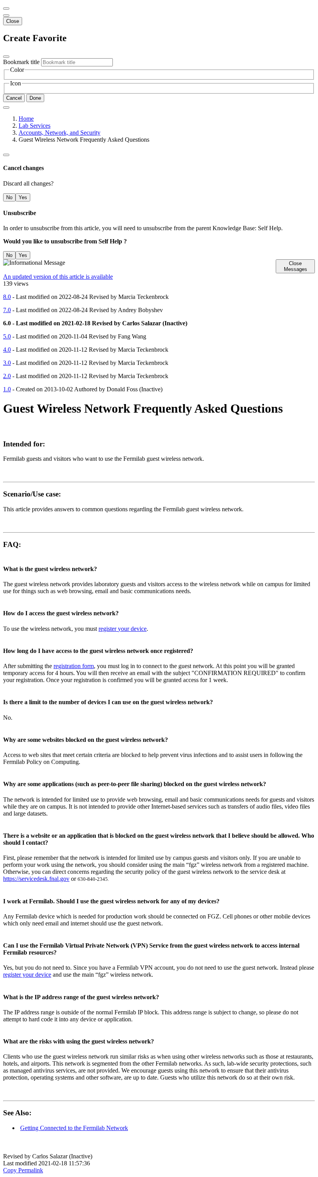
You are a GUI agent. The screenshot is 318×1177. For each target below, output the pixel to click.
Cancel (14, 98)
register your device (123, 628)
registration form (74, 666)
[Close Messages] (6, 8)
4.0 (7, 349)
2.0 (7, 376)
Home (26, 118)
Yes (23, 197)
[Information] (6, 155)
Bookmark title (21, 62)
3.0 (7, 362)
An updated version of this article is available (58, 276)
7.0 (7, 310)
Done (35, 98)
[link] (6, 15)
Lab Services (34, 125)
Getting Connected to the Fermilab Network (74, 1128)
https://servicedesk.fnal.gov (36, 878)
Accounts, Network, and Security (59, 132)
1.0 (7, 389)
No (9, 197)
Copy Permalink (23, 1170)
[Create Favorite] (6, 107)
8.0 (7, 296)
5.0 (7, 336)
